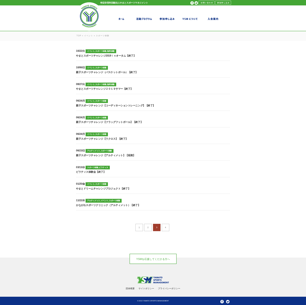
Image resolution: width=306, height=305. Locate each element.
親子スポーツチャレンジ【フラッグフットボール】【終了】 (109, 122)
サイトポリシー (146, 288)
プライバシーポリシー (169, 288)
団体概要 (130, 288)
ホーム (121, 19)
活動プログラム (144, 19)
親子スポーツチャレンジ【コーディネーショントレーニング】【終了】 (115, 105)
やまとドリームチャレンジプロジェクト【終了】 (103, 188)
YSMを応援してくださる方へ (153, 259)
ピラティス (103, 167)
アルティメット (93, 151)
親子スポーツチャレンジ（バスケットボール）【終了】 (107, 72)
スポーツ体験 (100, 51)
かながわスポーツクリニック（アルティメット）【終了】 (108, 205)
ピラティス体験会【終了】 (91, 171)
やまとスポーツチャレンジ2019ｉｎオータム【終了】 (106, 55)
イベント (91, 51)
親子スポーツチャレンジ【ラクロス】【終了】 (102, 138)
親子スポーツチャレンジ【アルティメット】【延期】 (105, 155)
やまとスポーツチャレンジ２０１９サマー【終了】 (104, 88)
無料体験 (110, 51)
